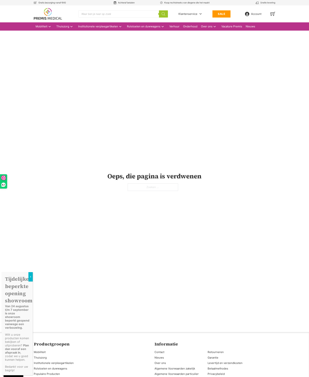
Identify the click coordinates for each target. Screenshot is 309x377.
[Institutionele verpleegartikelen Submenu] (122, 26)
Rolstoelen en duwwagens (143, 26)
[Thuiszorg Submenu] (73, 26)
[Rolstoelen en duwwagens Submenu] (164, 26)
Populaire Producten (47, 374)
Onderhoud (190, 26)
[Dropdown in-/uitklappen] (200, 14)
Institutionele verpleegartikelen (98, 26)
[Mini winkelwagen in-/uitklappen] (272, 13)
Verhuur (174, 26)
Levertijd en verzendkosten (225, 363)
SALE (221, 14)
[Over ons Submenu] (216, 26)
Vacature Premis (231, 26)
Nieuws (250, 26)
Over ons (206, 26)
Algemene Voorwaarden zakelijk (174, 368)
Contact (159, 352)
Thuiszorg (62, 26)
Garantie (213, 357)
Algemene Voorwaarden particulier (176, 374)
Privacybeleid (216, 374)
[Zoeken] (163, 14)
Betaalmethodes (218, 368)
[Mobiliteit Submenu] (51, 26)
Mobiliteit (41, 26)
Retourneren (216, 352)
